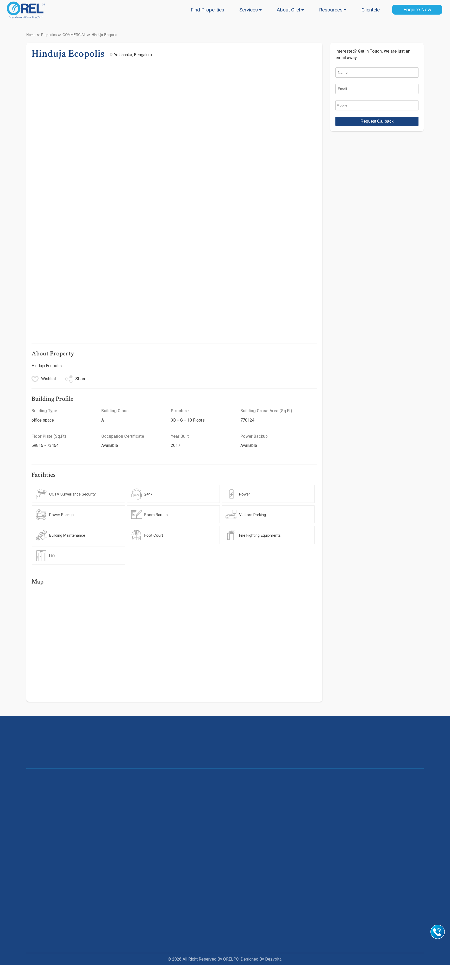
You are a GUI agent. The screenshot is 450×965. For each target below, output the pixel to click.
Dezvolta (273, 959)
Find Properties (207, 10)
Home (30, 35)
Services (248, 10)
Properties (49, 35)
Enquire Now (417, 9)
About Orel (288, 10)
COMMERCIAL (74, 35)
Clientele (370, 10)
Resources (330, 10)
